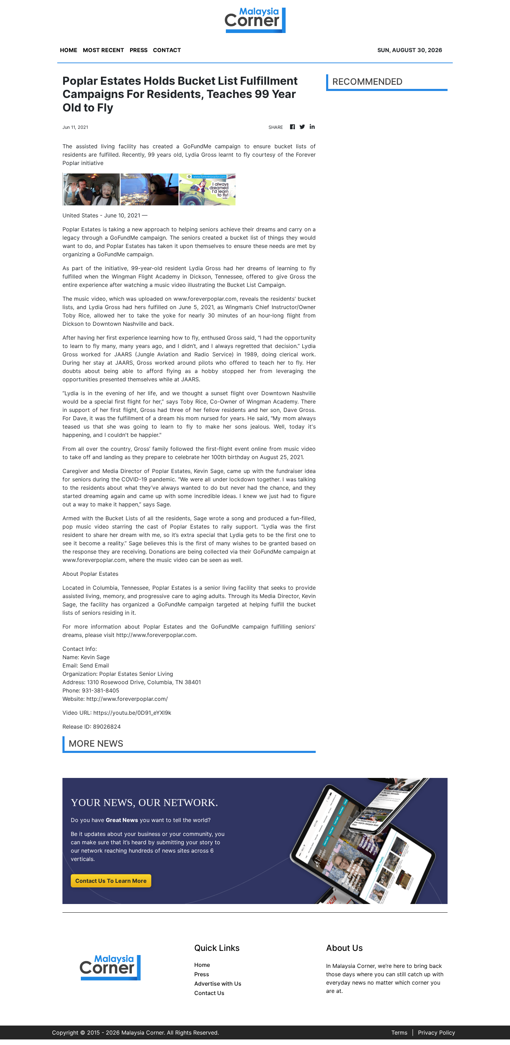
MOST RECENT (103, 50)
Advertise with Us (217, 983)
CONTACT (167, 50)
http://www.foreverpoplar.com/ (127, 698)
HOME (68, 50)
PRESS (138, 50)
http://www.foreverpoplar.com (156, 634)
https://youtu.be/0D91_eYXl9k (132, 712)
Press (201, 974)
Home (202, 964)
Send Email (94, 665)
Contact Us (209, 992)
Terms (399, 1032)
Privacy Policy (436, 1032)
